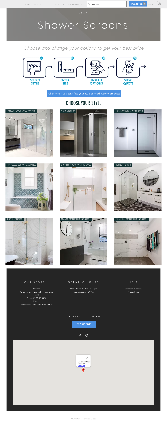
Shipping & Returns (133, 288)
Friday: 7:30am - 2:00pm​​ (84, 292)
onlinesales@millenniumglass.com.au (36, 304)
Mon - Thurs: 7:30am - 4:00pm (83, 288)
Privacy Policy (134, 292)
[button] (159, 3)
